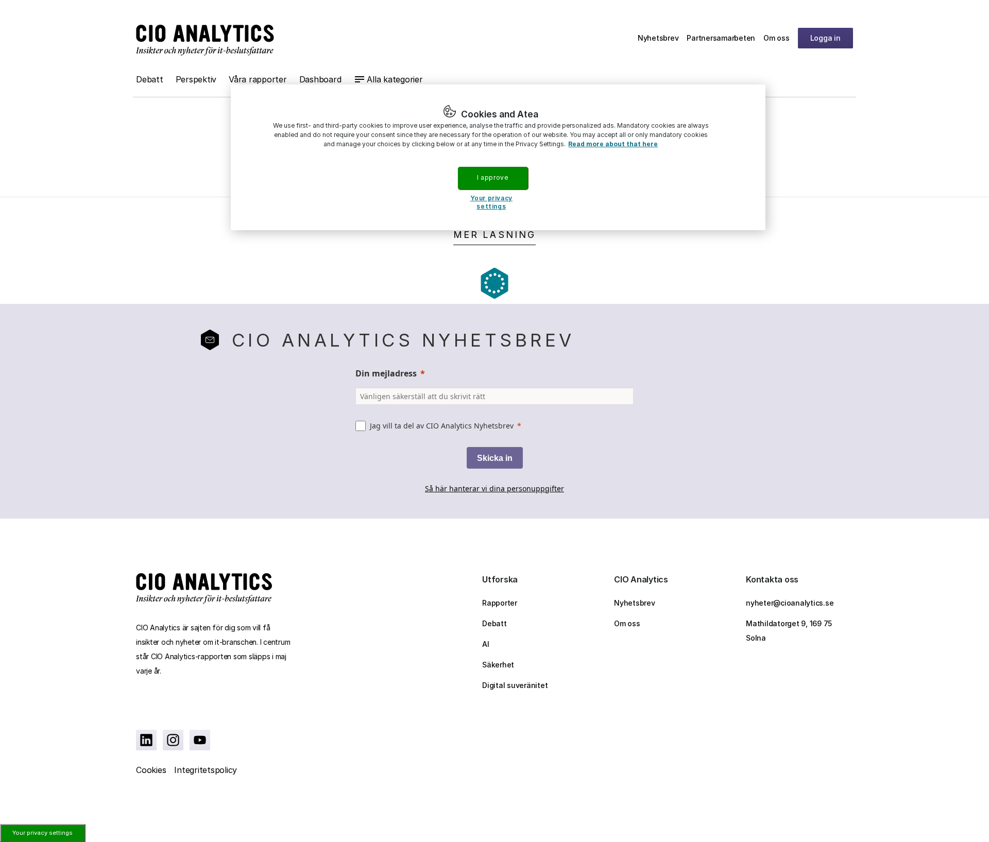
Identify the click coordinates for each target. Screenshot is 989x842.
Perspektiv (196, 79)
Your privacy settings (42, 832)
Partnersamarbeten (721, 37)
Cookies (151, 770)
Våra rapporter (258, 79)
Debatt (149, 79)
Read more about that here (613, 144)
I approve (492, 177)
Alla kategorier (394, 79)
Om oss (776, 37)
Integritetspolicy (205, 770)
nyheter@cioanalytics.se (789, 602)
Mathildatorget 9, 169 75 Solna (789, 630)
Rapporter (499, 602)
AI (485, 644)
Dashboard (320, 79)
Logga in (825, 37)
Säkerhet (498, 664)
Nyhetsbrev (658, 37)
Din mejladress (386, 373)
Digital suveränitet (515, 685)
